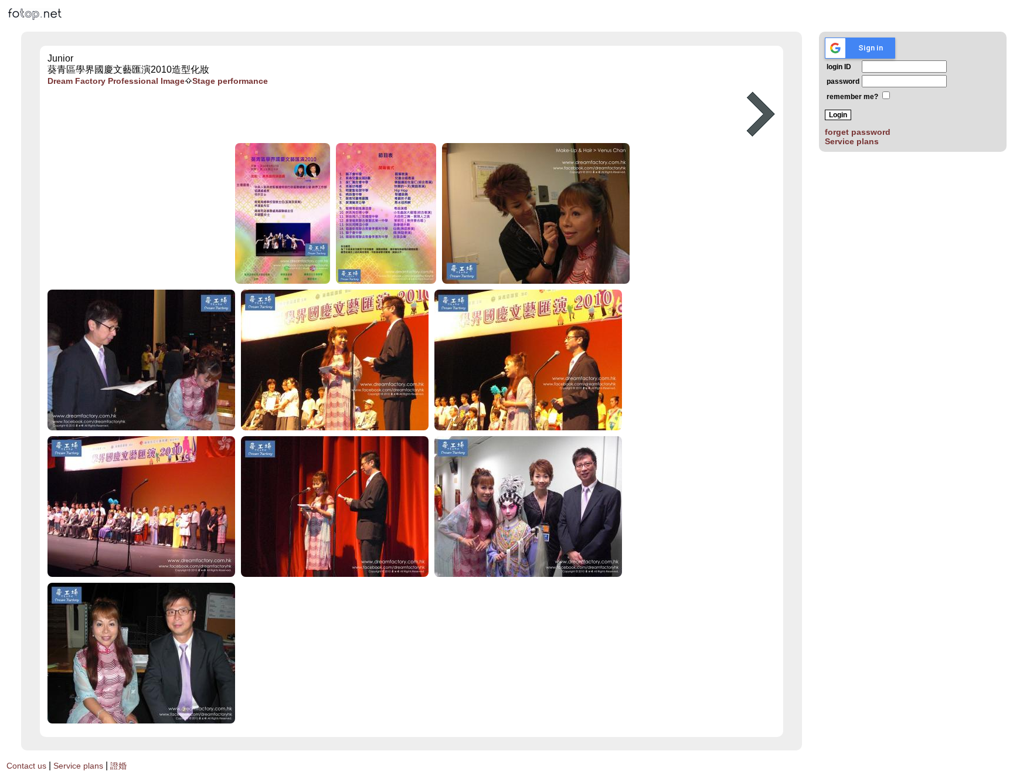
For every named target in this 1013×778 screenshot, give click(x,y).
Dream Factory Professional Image (116, 81)
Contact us (26, 765)
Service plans (852, 141)
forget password (857, 132)
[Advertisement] (388, 114)
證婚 (118, 765)
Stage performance (230, 81)
